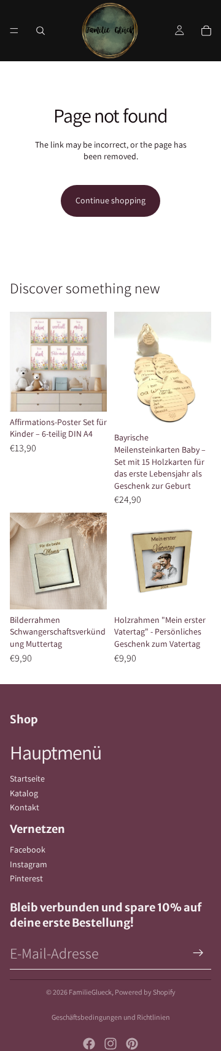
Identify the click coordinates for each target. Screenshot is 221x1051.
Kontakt (24, 807)
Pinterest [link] (26, 878)
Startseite (27, 778)
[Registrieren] (198, 953)
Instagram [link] (28, 864)
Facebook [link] (27, 849)
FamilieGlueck (90, 991)
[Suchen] (40, 30)
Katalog (24, 793)
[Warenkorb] (206, 30)
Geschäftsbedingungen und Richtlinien (111, 1017)
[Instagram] (110, 1043)
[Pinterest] (132, 1043)
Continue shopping (110, 200)
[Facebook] (89, 1043)
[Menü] (14, 31)
